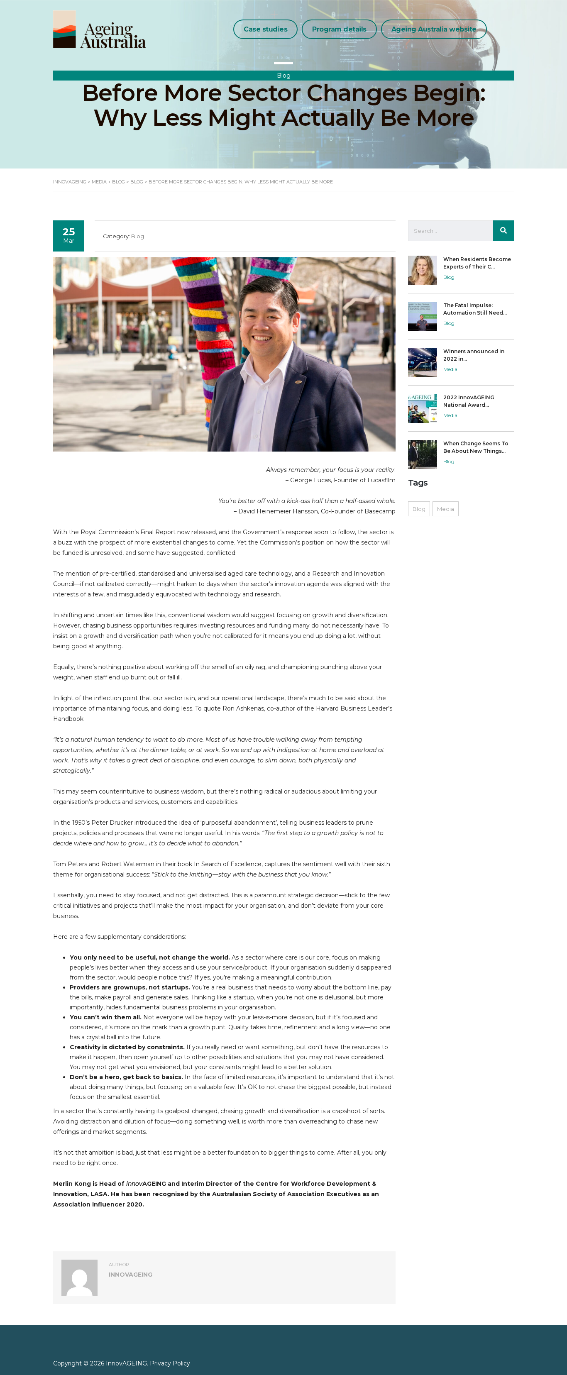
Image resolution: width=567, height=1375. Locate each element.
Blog (419, 509)
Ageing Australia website (434, 29)
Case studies (265, 29)
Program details (339, 29)
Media (445, 509)
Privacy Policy (170, 1363)
